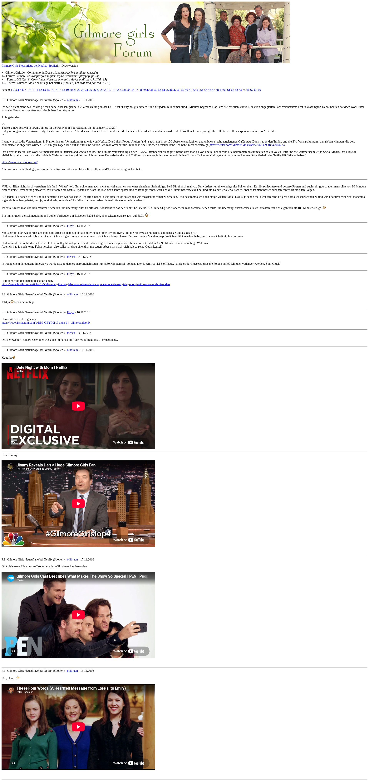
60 (224, 89)
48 (178, 89)
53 (197, 89)
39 (144, 89)
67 (251, 89)
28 (101, 89)
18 (63, 89)
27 (98, 89)
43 (159, 89)
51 (190, 89)
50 (186, 89)
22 (78, 89)
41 (151, 89)
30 (109, 89)
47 (174, 89)
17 (59, 89)
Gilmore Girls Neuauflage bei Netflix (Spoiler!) (30, 65)
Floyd (70, 225)
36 (132, 89)
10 (32, 89)
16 (55, 89)
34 (124, 89)
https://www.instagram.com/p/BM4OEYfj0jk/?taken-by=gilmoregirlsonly (46, 322)
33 (121, 89)
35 (128, 89)
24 (86, 89)
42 (155, 89)
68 (255, 89)
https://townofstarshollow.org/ (19, 162)
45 (167, 89)
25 (90, 89)
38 (140, 89)
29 (105, 89)
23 (82, 89)
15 (51, 89)
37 (136, 89)
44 (163, 89)
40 (148, 89)
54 (201, 89)
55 (205, 89)
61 (228, 89)
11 (36, 89)
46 (171, 89)
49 (182, 89)
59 (221, 89)
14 (48, 89)
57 (213, 89)
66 (247, 89)
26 (94, 89)
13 (44, 89)
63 (236, 89)
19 (67, 89)
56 (209, 89)
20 (71, 89)
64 (240, 89)
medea (71, 256)
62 (232, 89)
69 (259, 89)
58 (217, 89)
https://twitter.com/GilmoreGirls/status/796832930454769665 (246, 145)
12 (40, 89)
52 (194, 89)
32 (117, 89)
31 (113, 89)
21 (74, 89)
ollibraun (72, 100)
